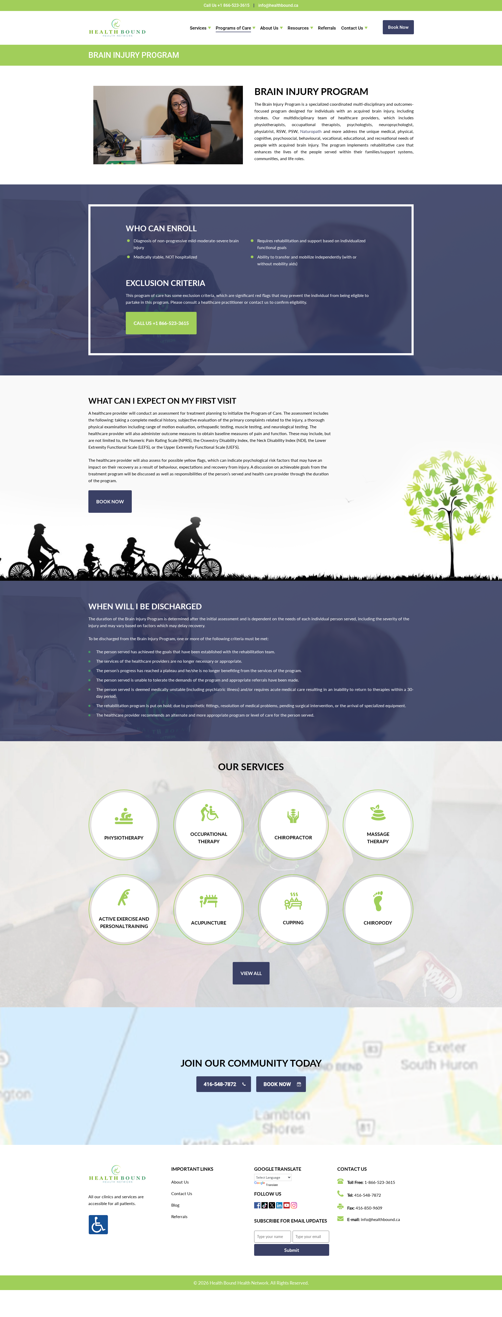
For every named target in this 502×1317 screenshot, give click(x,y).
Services (198, 28)
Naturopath (311, 131)
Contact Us (352, 28)
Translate (272, 1184)
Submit (291, 1250)
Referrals (327, 28)
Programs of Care (233, 28)
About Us (269, 28)
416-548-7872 (367, 1194)
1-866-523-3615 (379, 1182)
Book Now (398, 27)
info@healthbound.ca (278, 5)
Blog (175, 1204)
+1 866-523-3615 (233, 5)
